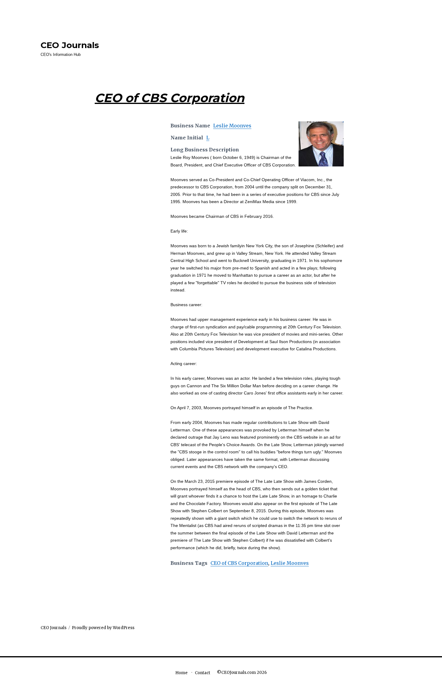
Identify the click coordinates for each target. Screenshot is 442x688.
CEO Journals (70, 45)
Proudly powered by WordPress (103, 627)
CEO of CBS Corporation (239, 563)
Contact (202, 672)
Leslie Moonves (232, 126)
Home (181, 672)
